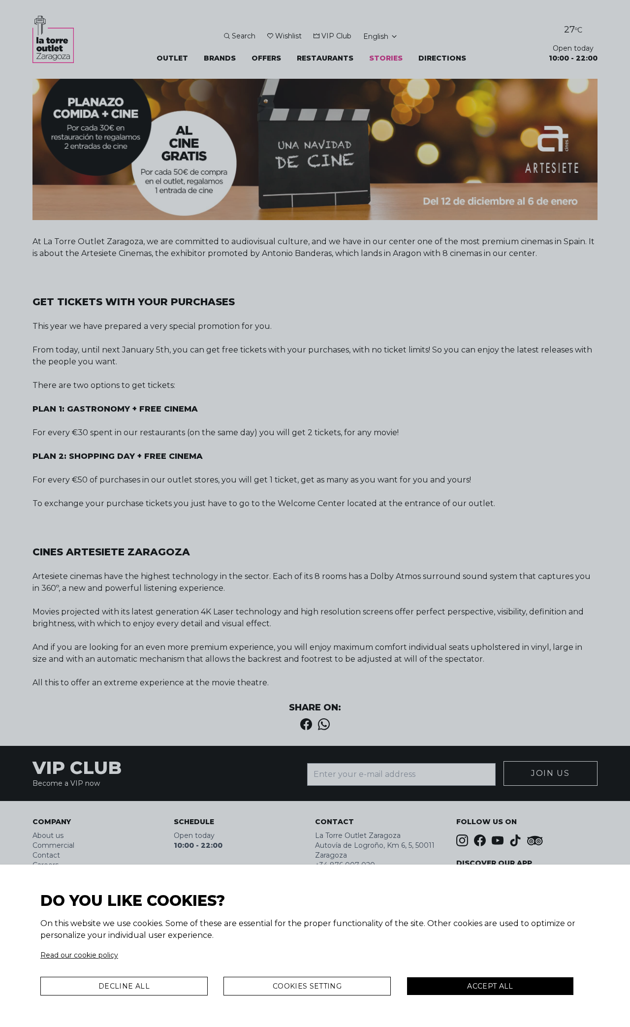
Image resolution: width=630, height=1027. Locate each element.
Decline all (124, 986)
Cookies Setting (307, 986)
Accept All (490, 986)
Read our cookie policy (79, 955)
